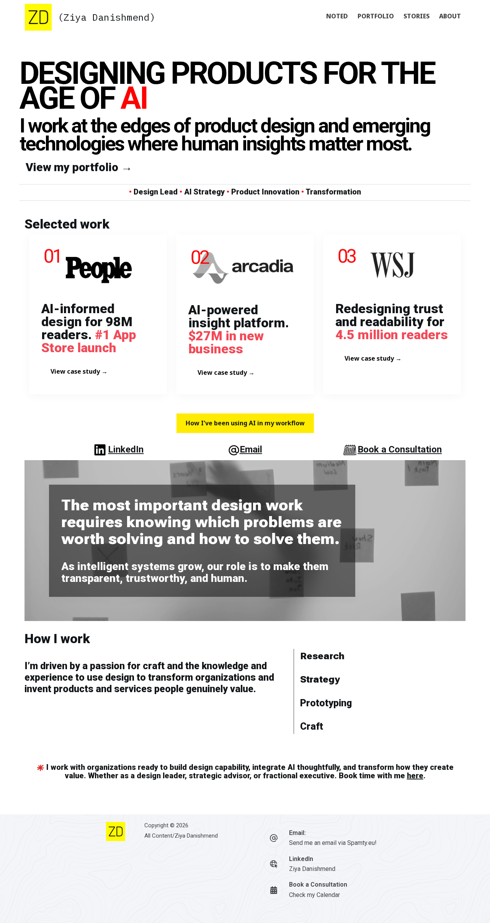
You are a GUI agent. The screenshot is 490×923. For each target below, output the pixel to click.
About (450, 16)
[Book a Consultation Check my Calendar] (273, 890)
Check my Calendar (314, 894)
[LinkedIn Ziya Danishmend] (273, 864)
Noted (337, 16)
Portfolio (376, 16)
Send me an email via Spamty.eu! (333, 842)
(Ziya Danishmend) (106, 17)
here (415, 775)
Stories (416, 16)
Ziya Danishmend (196, 835)
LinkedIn (126, 449)
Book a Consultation (400, 449)
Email (251, 449)
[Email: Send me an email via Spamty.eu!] (273, 838)
